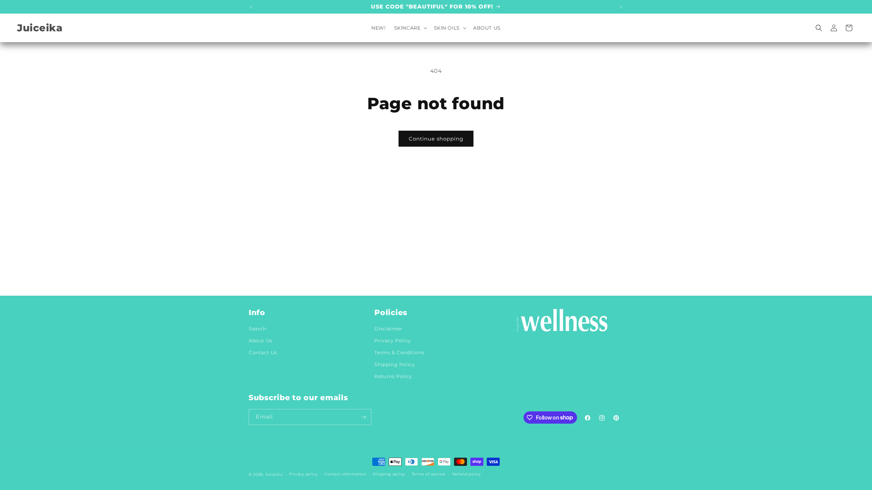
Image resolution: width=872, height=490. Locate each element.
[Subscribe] (363, 417)
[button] (410, 28)
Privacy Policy (392, 341)
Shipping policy (389, 474)
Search (257, 329)
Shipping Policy (394, 364)
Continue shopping (436, 138)
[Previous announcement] (251, 6)
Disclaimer (388, 329)
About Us (260, 341)
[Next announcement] (620, 6)
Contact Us (263, 352)
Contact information (345, 474)
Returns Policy (393, 376)
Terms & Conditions (399, 352)
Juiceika (274, 474)
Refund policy (466, 474)
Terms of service (429, 474)
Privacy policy (303, 474)
